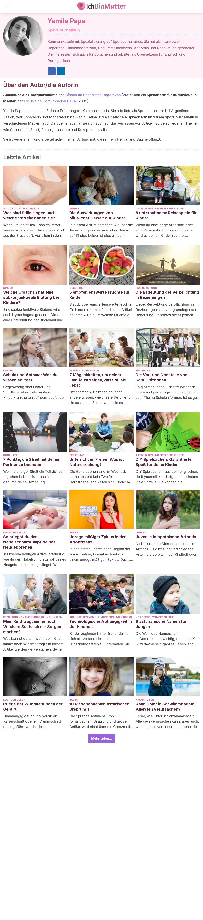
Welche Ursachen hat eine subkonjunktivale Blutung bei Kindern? (31, 297)
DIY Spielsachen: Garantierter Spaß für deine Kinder (164, 462)
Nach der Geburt (15, 532)
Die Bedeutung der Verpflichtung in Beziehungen (167, 295)
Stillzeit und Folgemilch (21, 208)
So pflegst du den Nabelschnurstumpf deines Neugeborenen (29, 542)
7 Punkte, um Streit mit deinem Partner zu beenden (32, 462)
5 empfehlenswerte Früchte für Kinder (99, 295)
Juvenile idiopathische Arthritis (166, 536)
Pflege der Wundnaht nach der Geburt (33, 707)
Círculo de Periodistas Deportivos (93, 95)
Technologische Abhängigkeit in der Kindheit (100, 624)
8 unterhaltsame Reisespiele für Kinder (166, 215)
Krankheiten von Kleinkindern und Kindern (100, 617)
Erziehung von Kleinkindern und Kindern (32, 617)
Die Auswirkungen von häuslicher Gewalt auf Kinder (97, 215)
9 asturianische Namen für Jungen (161, 624)
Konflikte (10, 455)
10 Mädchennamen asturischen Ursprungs (99, 707)
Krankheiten (145, 699)
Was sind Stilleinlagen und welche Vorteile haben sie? (29, 215)
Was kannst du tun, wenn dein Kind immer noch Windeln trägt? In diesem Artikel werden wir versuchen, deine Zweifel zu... (33, 644)
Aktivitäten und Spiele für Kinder (160, 208)
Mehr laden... (101, 738)
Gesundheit (77, 287)
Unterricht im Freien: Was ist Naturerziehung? (96, 462)
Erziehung (143, 370)
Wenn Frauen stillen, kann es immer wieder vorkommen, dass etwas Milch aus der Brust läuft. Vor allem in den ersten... (34, 230)
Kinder (74, 208)
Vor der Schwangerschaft (154, 617)
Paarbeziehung (146, 287)
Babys (73, 532)
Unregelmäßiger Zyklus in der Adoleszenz (97, 539)
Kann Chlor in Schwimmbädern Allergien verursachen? (165, 707)
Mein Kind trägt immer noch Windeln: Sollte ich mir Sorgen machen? (32, 626)
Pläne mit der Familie (84, 370)
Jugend (141, 532)
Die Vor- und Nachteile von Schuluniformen (161, 377)
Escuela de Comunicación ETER (50, 101)
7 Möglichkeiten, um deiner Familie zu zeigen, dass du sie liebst (97, 380)
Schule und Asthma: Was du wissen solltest (30, 377)
